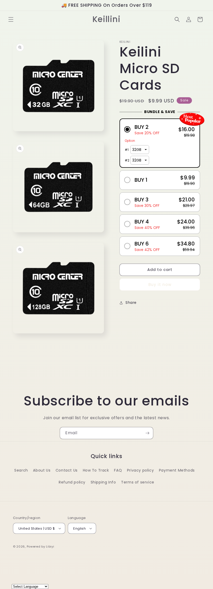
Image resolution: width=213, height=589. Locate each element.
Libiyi (50, 546)
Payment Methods (177, 470)
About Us (41, 470)
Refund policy (72, 482)
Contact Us (67, 470)
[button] (11, 19)
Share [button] (131, 302)
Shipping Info (103, 482)
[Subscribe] (147, 433)
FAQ (118, 470)
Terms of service (137, 482)
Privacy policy (140, 470)
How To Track (96, 470)
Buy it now (159, 284)
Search (21, 470)
